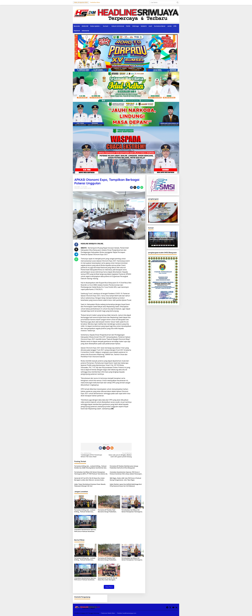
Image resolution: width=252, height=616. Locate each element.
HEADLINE (76, 188)
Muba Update (83, 188)
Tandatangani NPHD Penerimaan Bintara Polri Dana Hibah (91, 455)
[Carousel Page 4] (159, 245)
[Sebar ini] (131, 187)
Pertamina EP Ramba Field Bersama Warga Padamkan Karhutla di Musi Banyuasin (124, 467)
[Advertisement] (106, 425)
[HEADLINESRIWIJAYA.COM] (126, 14)
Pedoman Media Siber (108, 613)
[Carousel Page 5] (162, 245)
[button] (177, 2)
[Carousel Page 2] (155, 245)
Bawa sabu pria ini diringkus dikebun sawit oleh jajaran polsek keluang (120, 455)
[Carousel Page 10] (174, 245)
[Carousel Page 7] (166, 245)
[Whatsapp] (141, 187)
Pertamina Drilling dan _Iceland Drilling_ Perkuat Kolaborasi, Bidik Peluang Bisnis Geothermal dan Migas (90, 467)
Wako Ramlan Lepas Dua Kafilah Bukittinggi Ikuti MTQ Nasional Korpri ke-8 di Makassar (126, 485)
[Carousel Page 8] (169, 245)
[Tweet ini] (134, 187)
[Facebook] (100, 448)
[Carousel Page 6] (164, 245)
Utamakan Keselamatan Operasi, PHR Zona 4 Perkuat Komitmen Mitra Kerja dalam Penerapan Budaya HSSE (126, 473)
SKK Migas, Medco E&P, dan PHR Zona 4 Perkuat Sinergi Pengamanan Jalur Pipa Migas (125, 479)
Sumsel (89, 188)
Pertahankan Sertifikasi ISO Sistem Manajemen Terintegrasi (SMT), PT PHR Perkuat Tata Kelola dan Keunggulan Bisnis (91, 473)
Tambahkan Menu (95, 2)
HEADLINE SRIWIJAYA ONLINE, (92, 244)
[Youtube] (108, 448)
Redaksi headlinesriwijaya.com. (126, 613)
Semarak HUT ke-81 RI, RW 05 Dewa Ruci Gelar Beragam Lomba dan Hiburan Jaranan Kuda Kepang (89, 479)
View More (109, 587)
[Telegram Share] (138, 187)
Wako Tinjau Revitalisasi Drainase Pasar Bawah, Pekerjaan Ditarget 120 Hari (90, 485)
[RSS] (111, 448)
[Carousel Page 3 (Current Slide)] (157, 245)
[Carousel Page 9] (171, 245)
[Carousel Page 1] (152, 245)
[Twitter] (104, 448)
